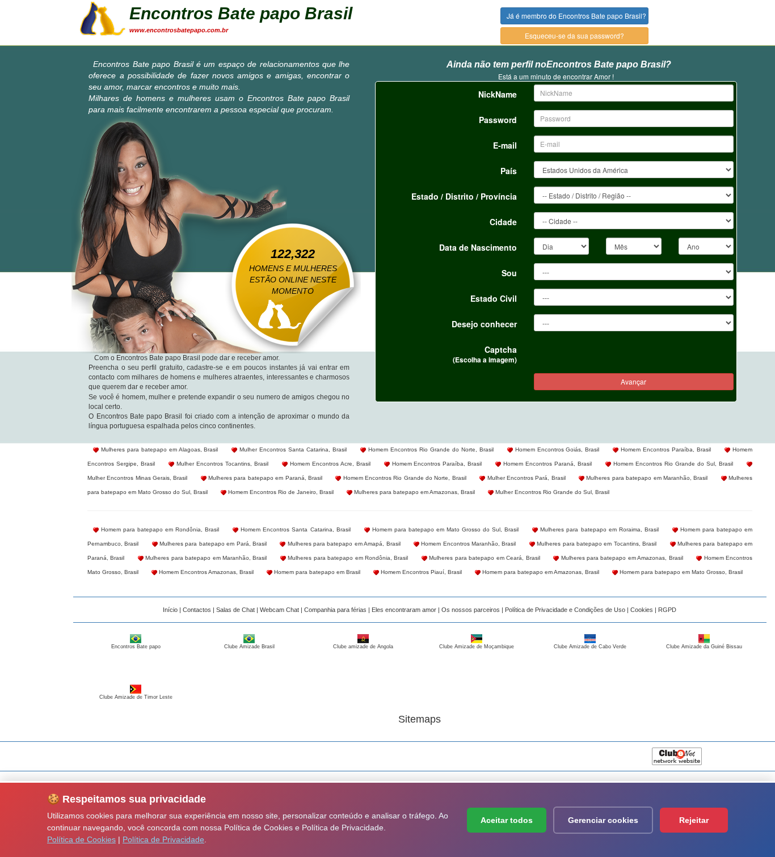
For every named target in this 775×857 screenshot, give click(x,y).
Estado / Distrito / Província (464, 196)
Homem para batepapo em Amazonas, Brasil (540, 572)
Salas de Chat (235, 609)
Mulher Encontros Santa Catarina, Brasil (292, 449)
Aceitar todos (507, 820)
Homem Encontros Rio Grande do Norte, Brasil (430, 449)
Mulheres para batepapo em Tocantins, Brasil (595, 544)
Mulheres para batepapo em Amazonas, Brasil (413, 492)
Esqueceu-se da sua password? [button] (574, 35)
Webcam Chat (279, 609)
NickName (497, 94)
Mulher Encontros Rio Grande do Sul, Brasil (551, 492)
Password (498, 119)
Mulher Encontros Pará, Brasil (525, 478)
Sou (509, 272)
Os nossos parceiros (470, 609)
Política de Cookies (81, 839)
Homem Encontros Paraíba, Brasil (664, 449)
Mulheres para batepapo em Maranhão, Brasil (645, 478)
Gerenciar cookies (603, 820)
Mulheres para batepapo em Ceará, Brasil (483, 558)
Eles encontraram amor (404, 609)
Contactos (197, 609)
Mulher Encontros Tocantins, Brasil (221, 464)
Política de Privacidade (163, 839)
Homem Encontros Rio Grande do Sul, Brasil (672, 464)
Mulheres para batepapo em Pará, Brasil (212, 544)
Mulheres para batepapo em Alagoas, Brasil (158, 449)
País (508, 170)
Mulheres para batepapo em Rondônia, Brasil (347, 558)
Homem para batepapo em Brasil (316, 572)
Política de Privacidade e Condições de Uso (565, 609)
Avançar (633, 381)
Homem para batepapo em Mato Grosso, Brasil (680, 572)
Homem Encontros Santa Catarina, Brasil (294, 529)
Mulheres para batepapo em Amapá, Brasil (342, 544)
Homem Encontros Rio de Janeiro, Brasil (280, 492)
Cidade (503, 221)
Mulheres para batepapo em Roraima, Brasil (598, 529)
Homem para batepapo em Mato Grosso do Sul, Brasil (444, 529)
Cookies (641, 609)
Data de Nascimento (478, 247)
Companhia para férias (335, 609)
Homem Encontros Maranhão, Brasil (467, 544)
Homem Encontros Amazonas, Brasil (205, 572)
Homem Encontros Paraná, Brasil (546, 464)
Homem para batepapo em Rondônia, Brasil (159, 529)
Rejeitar (694, 820)
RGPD (667, 609)
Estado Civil (493, 298)
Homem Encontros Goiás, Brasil (556, 449)
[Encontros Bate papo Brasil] (102, 17)
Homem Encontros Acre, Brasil (329, 464)
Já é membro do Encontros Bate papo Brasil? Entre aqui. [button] (577, 15)
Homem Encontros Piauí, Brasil (420, 572)
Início (170, 609)
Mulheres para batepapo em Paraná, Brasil (264, 478)
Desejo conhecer (484, 324)
